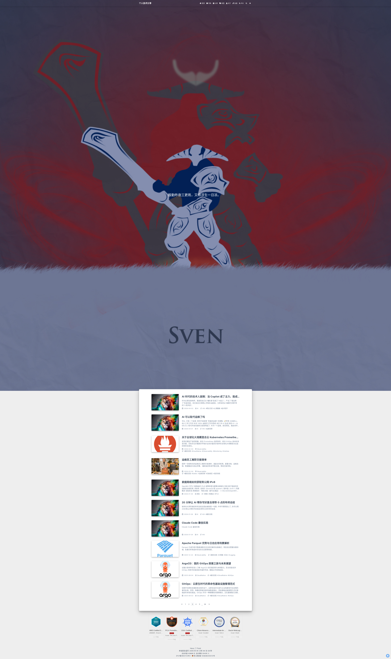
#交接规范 (209, 473)
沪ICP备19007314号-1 (183, 656)
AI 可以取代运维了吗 (193, 416)
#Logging (231, 555)
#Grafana (225, 451)
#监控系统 (216, 473)
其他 (198, 494)
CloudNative (201, 575)
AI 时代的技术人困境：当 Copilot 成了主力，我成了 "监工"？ (216, 396)
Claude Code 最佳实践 (195, 522)
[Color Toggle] (250, 3)
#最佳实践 (187, 451)
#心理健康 (216, 408)
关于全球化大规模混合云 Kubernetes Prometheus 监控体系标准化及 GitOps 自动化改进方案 (234, 437)
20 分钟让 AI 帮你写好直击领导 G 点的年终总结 (208, 502)
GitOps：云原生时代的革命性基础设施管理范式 (208, 583)
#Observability (207, 451)
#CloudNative (196, 451)
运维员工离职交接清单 (194, 459)
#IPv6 (217, 494)
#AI (204, 408)
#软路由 (211, 494)
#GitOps (231, 575)
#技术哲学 (224, 408)
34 (205, 604)
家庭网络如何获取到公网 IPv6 (198, 482)
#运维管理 (209, 429)
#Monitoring (217, 451)
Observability (201, 449)
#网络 (206, 494)
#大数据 (220, 555)
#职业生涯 (209, 408)
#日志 (226, 555)
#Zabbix (194, 473)
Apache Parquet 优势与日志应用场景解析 (205, 543)
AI (197, 408)
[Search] (246, 3)
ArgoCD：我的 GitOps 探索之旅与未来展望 (206, 563)
